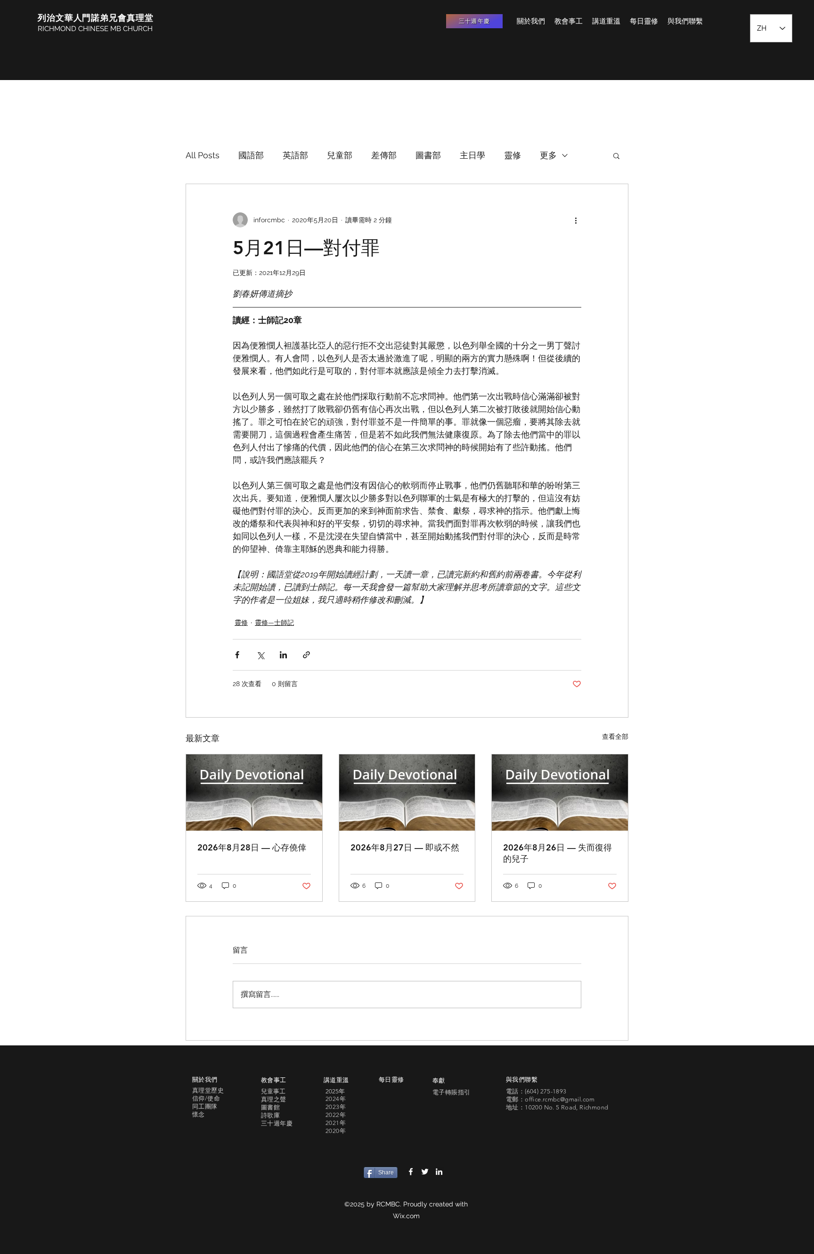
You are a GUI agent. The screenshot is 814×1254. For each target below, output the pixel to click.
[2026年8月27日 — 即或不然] (407, 792)
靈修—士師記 (274, 622)
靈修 (512, 155)
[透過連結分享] (306, 654)
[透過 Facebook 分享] (237, 654)
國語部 (251, 155)
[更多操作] (575, 220)
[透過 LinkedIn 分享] (283, 654)
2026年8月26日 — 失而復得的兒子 (557, 853)
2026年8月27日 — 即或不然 (404, 847)
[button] (616, 155)
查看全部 (615, 736)
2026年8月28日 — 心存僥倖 (251, 847)
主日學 (472, 155)
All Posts (203, 155)
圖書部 (428, 155)
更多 (548, 155)
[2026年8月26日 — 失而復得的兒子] (560, 792)
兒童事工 (273, 1091)
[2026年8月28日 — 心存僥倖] (254, 792)
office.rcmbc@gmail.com (560, 1099)
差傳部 (384, 155)
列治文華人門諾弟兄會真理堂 (96, 17)
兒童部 (339, 155)
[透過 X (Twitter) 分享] (260, 654)
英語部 (295, 155)
